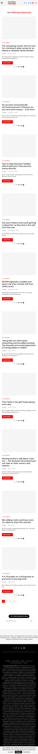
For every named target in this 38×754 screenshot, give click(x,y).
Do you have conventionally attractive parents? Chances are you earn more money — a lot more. (18, 107)
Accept (18, 752)
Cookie (22, 661)
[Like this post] (14, 67)
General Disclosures (16, 663)
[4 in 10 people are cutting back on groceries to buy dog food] (19, 558)
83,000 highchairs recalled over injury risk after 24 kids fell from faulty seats (17, 284)
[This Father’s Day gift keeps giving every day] (19, 384)
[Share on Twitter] (19, 67)
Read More (26, 752)
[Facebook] (24, 3)
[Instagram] (28, 3)
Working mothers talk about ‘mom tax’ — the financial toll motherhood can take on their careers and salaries (19, 462)
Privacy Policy (15, 661)
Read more (6, 63)
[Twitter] (26, 3)
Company (8, 661)
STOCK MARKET (6, 42)
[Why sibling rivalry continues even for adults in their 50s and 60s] (19, 502)
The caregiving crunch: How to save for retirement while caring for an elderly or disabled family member (19, 48)
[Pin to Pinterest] (21, 67)
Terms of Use (29, 661)
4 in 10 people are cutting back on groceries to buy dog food (18, 577)
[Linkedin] (30, 3)
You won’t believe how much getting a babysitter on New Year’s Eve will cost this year (19, 225)
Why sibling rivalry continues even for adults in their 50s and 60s (18, 521)
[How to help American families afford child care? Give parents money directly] (19, 145)
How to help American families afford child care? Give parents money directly (16, 166)
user (4, 53)
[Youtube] (33, 3)
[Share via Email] (23, 67)
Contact (25, 663)
